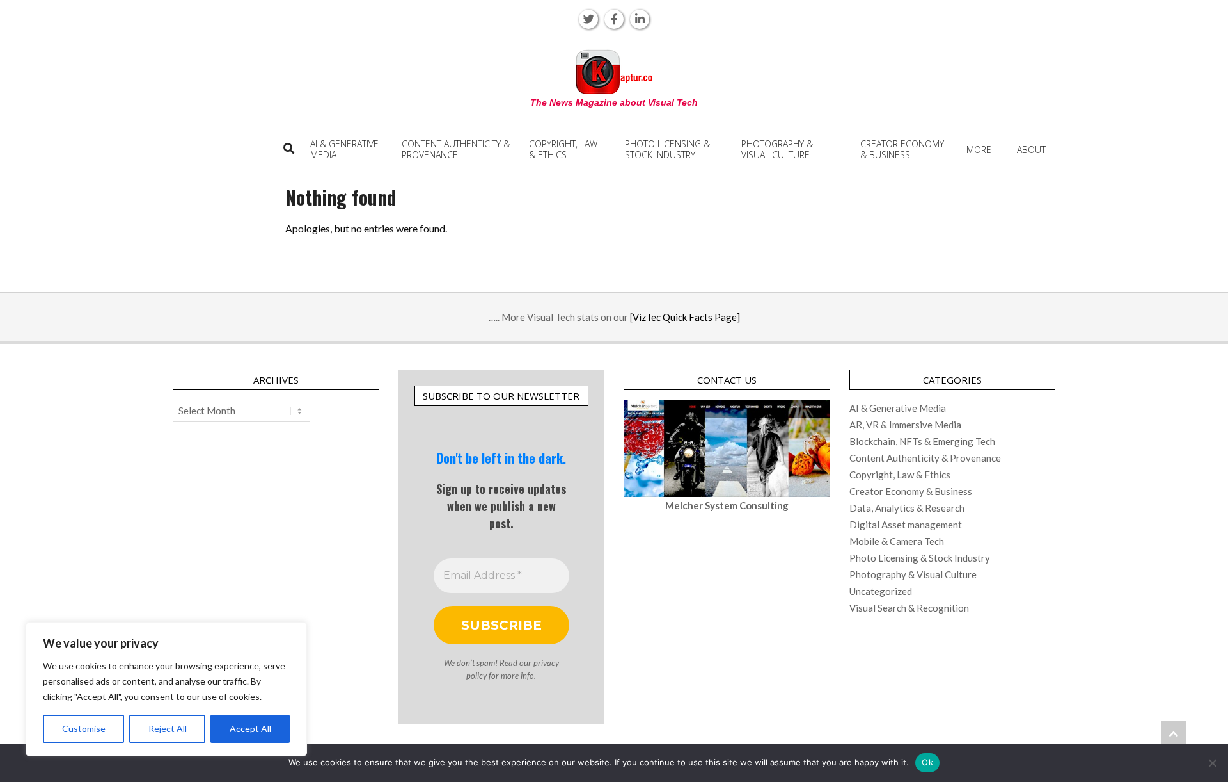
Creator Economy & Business (910, 491)
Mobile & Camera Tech (896, 541)
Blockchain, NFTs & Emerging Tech (922, 441)
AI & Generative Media (897, 408)
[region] (166, 689)
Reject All (167, 728)
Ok (927, 762)
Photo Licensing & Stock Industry (919, 558)
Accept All (250, 728)
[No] (1212, 762)
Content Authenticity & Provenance (925, 458)
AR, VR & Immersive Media (905, 424)
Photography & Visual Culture (913, 574)
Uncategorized (880, 591)
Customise (84, 728)
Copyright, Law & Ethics (899, 474)
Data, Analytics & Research (906, 508)
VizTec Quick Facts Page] (686, 317)
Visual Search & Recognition (909, 608)
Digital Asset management (905, 524)
